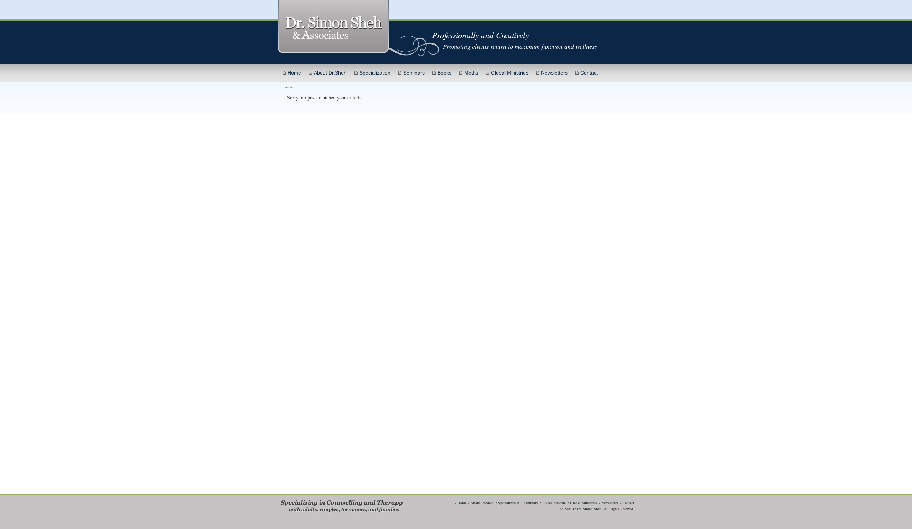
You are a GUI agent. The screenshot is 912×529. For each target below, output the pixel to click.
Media (471, 73)
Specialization (374, 73)
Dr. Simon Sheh (589, 508)
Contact (589, 73)
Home (294, 73)
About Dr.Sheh (330, 73)
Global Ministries (509, 73)
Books (444, 73)
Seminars (414, 73)
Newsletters (554, 73)
